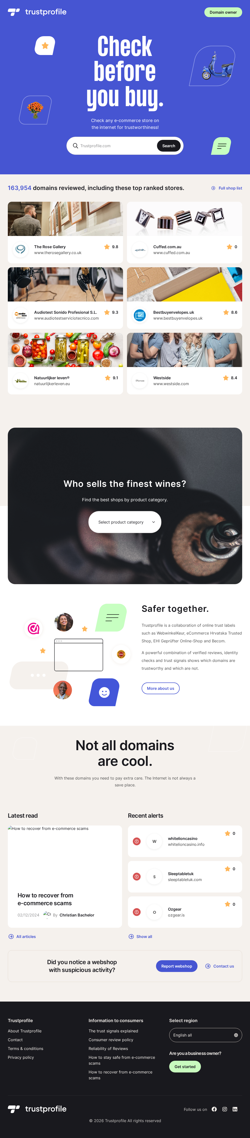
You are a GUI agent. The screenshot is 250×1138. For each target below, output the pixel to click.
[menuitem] (44, 1031)
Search (168, 145)
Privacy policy (21, 1057)
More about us (160, 688)
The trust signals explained (113, 1030)
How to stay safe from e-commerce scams (122, 1060)
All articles (25, 936)
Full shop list (230, 188)
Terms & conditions (25, 1048)
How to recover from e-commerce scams (120, 1075)
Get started (185, 1066)
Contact (15, 1039)
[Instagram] (224, 1109)
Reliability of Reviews (108, 1048)
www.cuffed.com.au (171, 252)
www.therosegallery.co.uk (58, 252)
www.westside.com (171, 383)
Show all (143, 936)
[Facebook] (214, 1109)
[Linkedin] (235, 1109)
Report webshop (176, 966)
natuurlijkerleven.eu (52, 383)
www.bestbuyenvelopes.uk (178, 318)
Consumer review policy (111, 1039)
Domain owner (223, 12)
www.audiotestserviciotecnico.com (66, 318)
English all (182, 1035)
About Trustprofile (25, 1030)
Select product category (121, 522)
